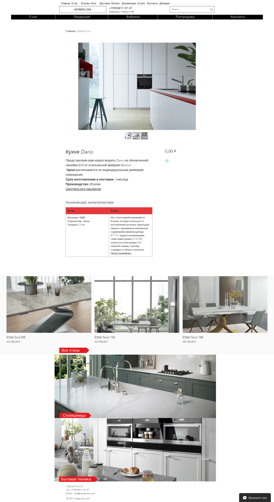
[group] (137, 310)
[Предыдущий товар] (2, 304)
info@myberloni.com (84, 493)
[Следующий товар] (272, 304)
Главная (70, 31)
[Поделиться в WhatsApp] (167, 161)
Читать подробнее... (122, 253)
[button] (120, 8)
